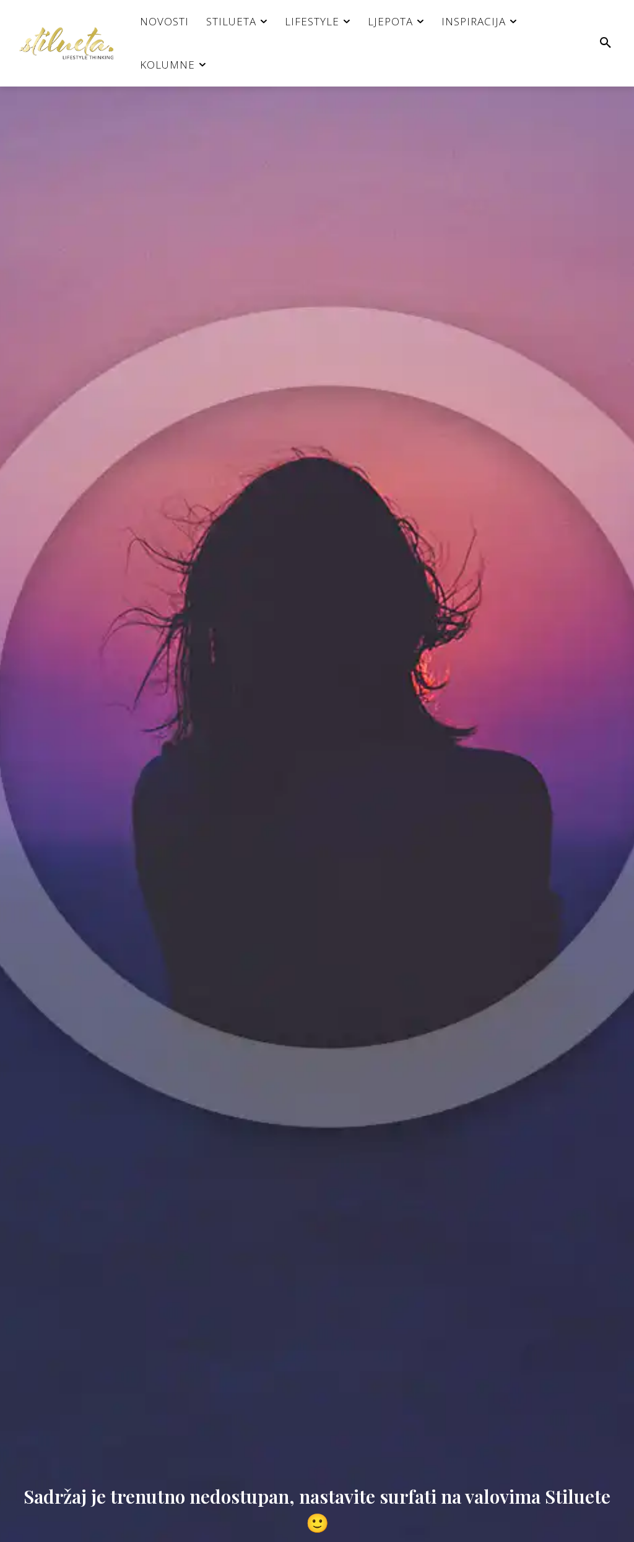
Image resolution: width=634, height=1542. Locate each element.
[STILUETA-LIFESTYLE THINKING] (72, 43)
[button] (605, 43)
